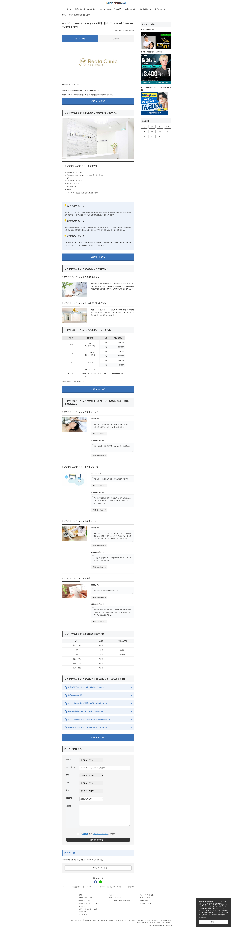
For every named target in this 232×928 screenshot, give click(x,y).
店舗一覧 (116, 38)
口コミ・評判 (80, 38)
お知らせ (168, 922)
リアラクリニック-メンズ (72, 84)
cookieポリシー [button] (204, 917)
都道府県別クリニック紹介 (86, 898)
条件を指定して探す (145, 903)
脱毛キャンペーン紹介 (114, 898)
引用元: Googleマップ (99, 434)
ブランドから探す (145, 898)
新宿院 (122, 650)
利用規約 (85, 834)
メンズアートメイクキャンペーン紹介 (119, 900)
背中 (152, 136)
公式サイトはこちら (98, 101)
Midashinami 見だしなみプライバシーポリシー (150, 922)
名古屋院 (122, 654)
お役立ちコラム (82, 912)
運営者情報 (87, 920)
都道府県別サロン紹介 (84, 900)
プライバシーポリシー (100, 834)
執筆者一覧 (96, 920)
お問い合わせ (79, 920)
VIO (144, 131)
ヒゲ (167, 127)
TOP (72, 920)
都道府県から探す (145, 900)
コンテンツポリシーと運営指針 (134, 920)
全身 (144, 127)
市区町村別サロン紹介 (84, 906)
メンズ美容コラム (83, 915)
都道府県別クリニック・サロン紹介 (88, 903)
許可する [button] (213, 922)
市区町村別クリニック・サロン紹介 (88, 909)
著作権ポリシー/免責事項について (161, 920)
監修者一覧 (104, 920)
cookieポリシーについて (116, 920)
